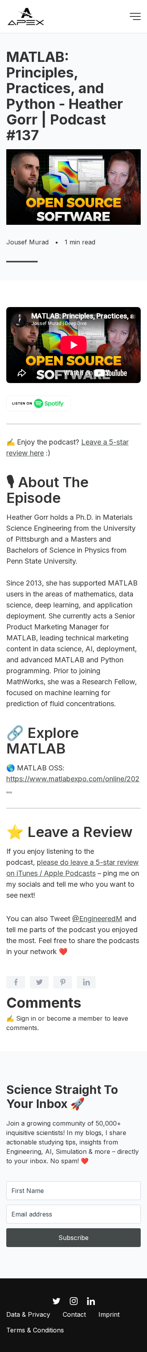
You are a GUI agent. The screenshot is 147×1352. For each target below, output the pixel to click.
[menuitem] (28, 1314)
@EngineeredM (97, 919)
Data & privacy (28, 1314)
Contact (74, 1314)
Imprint (109, 1314)
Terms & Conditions (35, 1330)
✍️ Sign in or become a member (54, 1018)
